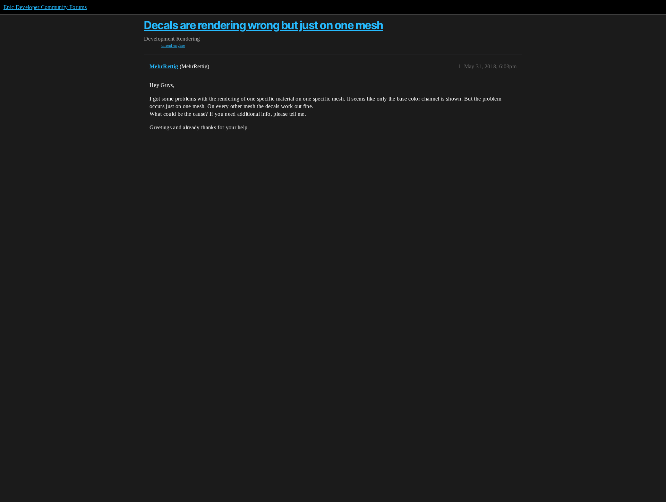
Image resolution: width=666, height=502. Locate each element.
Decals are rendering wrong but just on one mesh (263, 25)
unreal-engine (173, 45)
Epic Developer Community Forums (45, 7)
